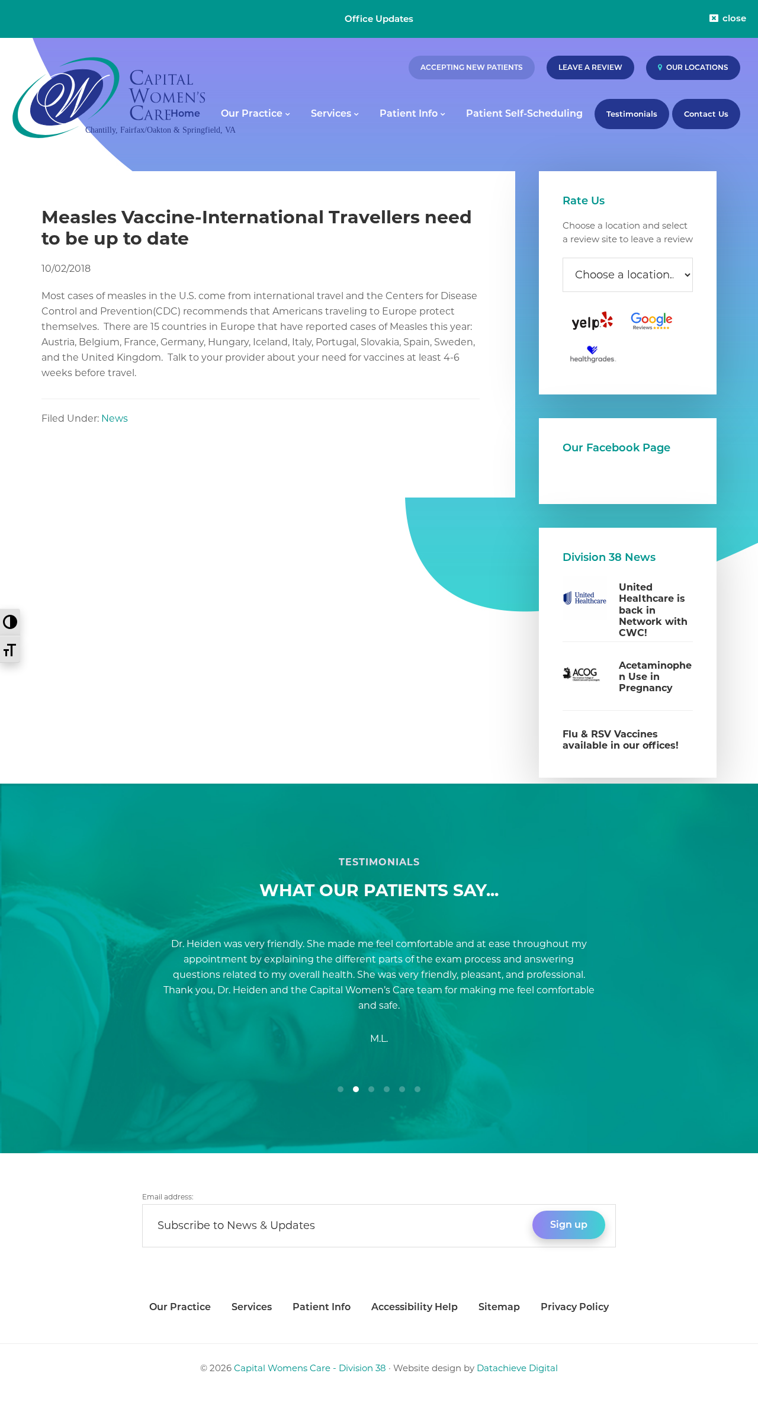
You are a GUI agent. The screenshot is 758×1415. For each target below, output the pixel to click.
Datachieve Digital (517, 1368)
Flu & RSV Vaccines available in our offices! (621, 740)
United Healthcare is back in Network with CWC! (653, 610)
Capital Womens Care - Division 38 (310, 1368)
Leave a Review (590, 67)
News (114, 418)
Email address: (168, 1196)
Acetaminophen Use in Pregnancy (655, 677)
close (734, 18)
